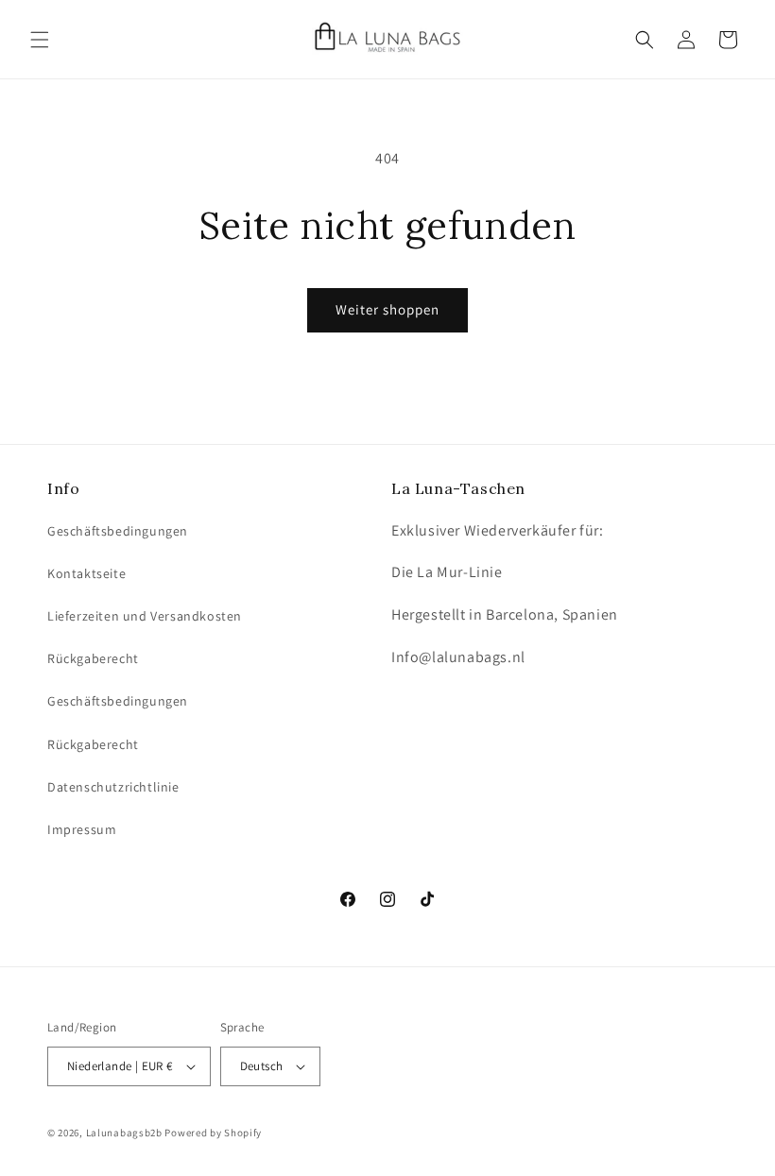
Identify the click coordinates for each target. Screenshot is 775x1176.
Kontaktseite (86, 573)
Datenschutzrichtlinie (113, 786)
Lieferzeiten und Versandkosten (144, 615)
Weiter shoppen (387, 309)
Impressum (81, 829)
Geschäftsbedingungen (117, 530)
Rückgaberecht (93, 658)
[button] (39, 39)
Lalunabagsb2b (124, 1132)
